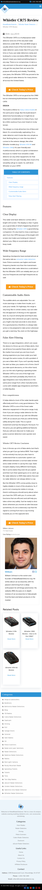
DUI (5, 727)
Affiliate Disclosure (21, 864)
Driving (7, 724)
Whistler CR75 (21, 229)
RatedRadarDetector (10, 24)
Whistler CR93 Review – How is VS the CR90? (29, 634)
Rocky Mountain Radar (12, 765)
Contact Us (21, 858)
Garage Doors (9, 731)
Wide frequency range (16, 187)
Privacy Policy (21, 861)
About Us (21, 855)
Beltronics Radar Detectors (14, 706)
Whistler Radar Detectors (27, 24)
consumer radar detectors (25, 259)
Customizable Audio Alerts (17, 191)
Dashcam (7, 720)
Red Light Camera (11, 762)
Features (10, 178)
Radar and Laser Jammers (13, 748)
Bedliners (8, 703)
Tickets (7, 772)
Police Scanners (10, 745)
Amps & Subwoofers (11, 699)
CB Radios (8, 713)
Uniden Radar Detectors (13, 786)
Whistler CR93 (8, 147)
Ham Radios (8, 738)
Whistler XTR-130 (25, 144)
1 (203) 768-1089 (36, 2)
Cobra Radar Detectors (12, 717)
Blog (6, 710)
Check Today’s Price (22, 89)
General (7, 734)
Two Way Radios (10, 779)
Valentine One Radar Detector (15, 790)
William (8, 572)
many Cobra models (27, 110)
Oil (5, 741)
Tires (6, 776)
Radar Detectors (10, 751)
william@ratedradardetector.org (11, 2)
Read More (11, 639)
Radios (6, 758)
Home (21, 852)
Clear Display (13, 182)
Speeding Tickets (10, 769)
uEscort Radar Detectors (13, 783)
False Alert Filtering (15, 196)
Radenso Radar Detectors (13, 755)
